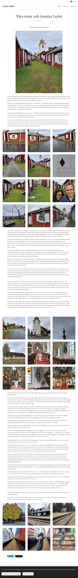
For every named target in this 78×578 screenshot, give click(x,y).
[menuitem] (60, 6)
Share (11, 556)
